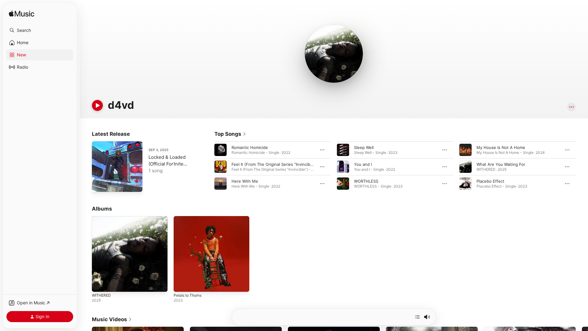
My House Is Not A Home (501, 147)
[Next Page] (582, 167)
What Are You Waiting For (501, 164)
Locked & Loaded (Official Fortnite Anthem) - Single (167, 163)
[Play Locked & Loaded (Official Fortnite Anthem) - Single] (99, 184)
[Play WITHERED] (99, 284)
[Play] (97, 105)
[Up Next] (417, 317)
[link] (230, 134)
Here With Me (245, 181)
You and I (363, 164)
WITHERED (102, 218)
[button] (40, 30)
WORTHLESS (366, 181)
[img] (21, 13)
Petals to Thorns (189, 218)
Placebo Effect (490, 181)
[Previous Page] (208, 167)
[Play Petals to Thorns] (181, 284)
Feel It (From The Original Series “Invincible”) (274, 164)
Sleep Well (364, 147)
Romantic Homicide (250, 147)
